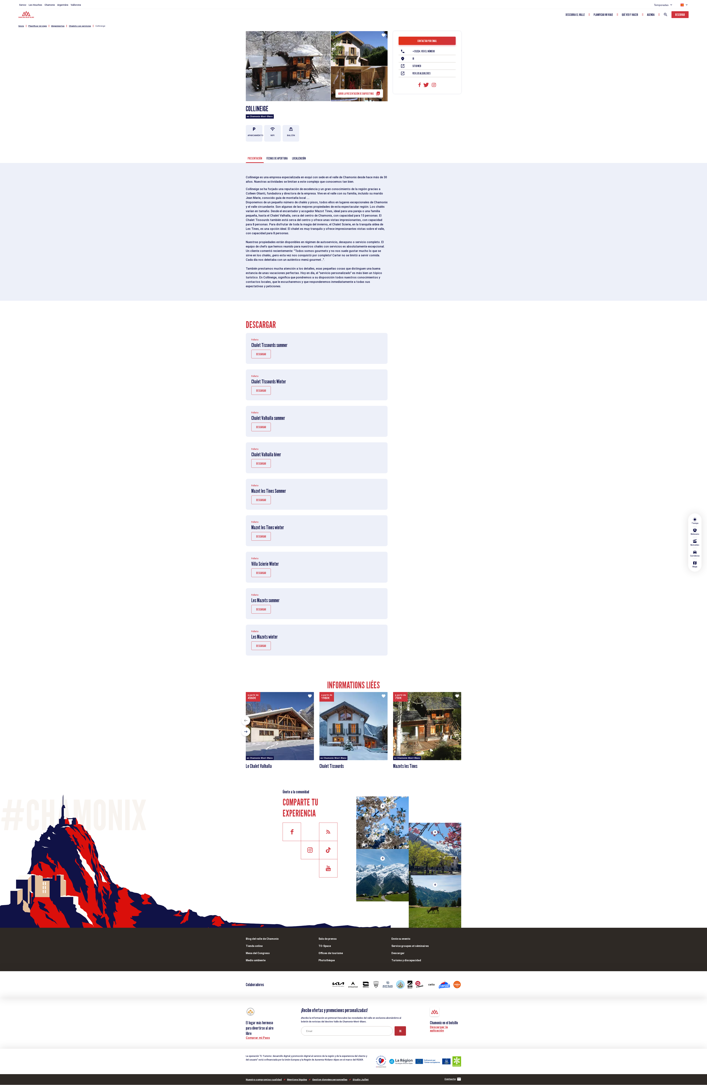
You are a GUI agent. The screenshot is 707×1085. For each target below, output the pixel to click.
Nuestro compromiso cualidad (264, 1079)
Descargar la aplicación (439, 1028)
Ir (413, 58)
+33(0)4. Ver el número (423, 51)
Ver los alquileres (421, 73)
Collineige (100, 26)
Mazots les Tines (405, 766)
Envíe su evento (400, 938)
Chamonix (50, 5)
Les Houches (35, 5)
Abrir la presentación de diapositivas (356, 93)
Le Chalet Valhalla (259, 766)
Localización (299, 158)
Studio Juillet (361, 1079)
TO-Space (325, 945)
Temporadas (661, 4)
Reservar (680, 15)
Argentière (62, 5)
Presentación (255, 158)
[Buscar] (665, 14)
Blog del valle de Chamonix (262, 938)
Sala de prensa (328, 938)
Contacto (450, 1079)
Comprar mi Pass (258, 1038)
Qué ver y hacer (630, 15)
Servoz (22, 5)
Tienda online (254, 945)
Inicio (21, 26)
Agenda (651, 15)
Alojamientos (57, 26)
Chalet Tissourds (331, 766)
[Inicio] (26, 15)
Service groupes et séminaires (410, 945)
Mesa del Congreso (258, 953)
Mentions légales (297, 1079)
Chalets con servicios (80, 26)
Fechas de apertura (277, 158)
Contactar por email (427, 41)
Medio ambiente (255, 960)
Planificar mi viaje (603, 15)
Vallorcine (76, 5)
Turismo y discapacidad (406, 960)
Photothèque (327, 960)
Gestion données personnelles (329, 1079)
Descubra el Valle (575, 15)
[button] (245, 720)
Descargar (261, 354)
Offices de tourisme (331, 953)
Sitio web (416, 66)
